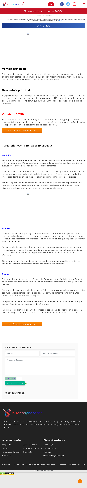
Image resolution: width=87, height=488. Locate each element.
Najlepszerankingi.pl (11, 452)
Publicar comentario (15, 383)
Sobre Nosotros (50, 448)
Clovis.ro (5, 448)
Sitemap (47, 452)
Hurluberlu (6, 456)
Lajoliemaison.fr (30, 445)
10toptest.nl (7, 445)
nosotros (61, 20)
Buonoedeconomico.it (33, 448)
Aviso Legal (48, 445)
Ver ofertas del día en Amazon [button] (22, 130)
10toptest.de (28, 452)
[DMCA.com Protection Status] (7, 474)
